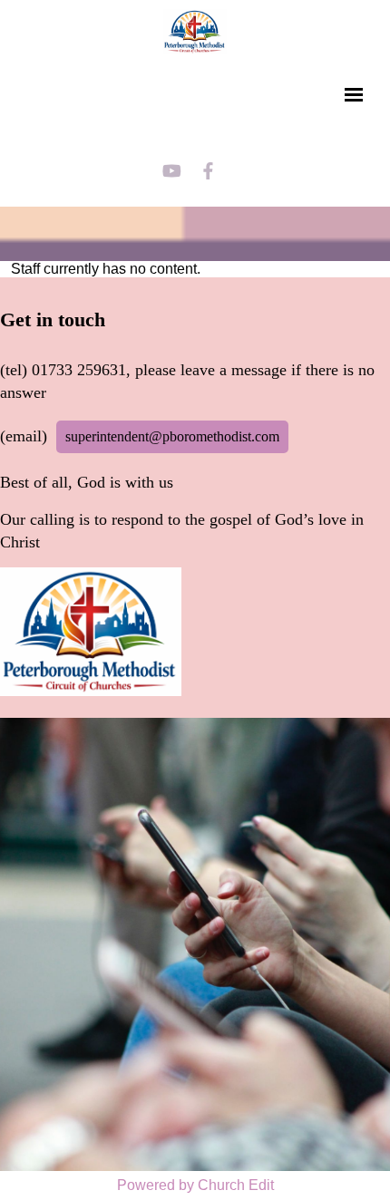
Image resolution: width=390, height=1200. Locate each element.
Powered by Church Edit (195, 1185)
